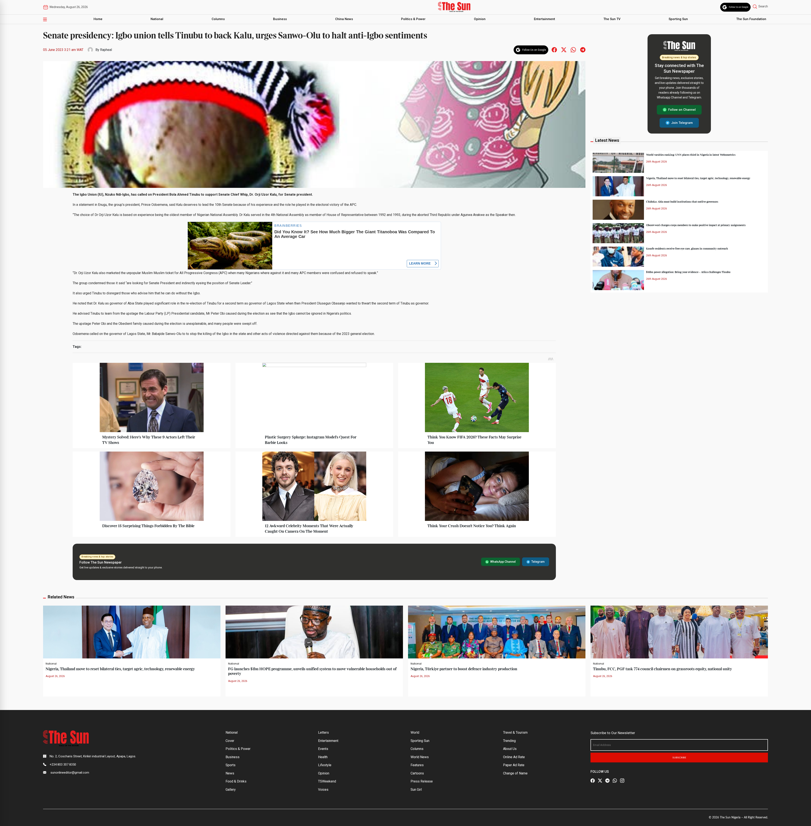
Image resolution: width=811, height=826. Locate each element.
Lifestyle (324, 765)
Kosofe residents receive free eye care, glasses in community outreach (687, 248)
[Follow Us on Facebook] (593, 780)
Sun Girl (416, 790)
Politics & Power (413, 19)
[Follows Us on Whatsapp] (573, 50)
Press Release (422, 781)
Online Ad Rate (514, 757)
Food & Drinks (236, 781)
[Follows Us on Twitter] (563, 50)
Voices (323, 790)
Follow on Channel (682, 110)
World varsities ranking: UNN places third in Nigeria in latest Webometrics (690, 154)
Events (323, 749)
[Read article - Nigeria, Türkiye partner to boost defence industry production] (496, 632)
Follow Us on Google (738, 7)
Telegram (538, 561)
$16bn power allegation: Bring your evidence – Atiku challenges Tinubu (688, 272)
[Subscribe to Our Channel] (607, 780)
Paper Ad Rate (513, 765)
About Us (510, 749)
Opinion (480, 19)
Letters (323, 732)
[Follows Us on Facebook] (554, 50)
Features (417, 765)
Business (280, 19)
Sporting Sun (678, 19)
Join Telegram (682, 122)
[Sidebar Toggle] (45, 19)
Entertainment (544, 19)
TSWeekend (327, 781)
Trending (509, 741)
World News (420, 757)
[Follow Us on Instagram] (622, 780)
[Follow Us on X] (600, 780)
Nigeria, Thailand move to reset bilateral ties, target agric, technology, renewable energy (698, 178)
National (157, 19)
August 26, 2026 (55, 676)
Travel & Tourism (515, 732)
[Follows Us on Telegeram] (582, 50)
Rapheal (106, 50)
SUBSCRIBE (679, 757)
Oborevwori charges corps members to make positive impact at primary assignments (696, 225)
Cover (230, 741)
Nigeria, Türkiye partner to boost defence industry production (464, 669)
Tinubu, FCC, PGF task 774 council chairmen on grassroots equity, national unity (662, 669)
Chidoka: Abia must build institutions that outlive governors (682, 201)
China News (344, 19)
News (230, 773)
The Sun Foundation (751, 19)
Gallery (231, 790)
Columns (218, 19)
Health (323, 757)
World (415, 732)
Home (98, 19)
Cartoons (417, 773)
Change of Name (515, 773)
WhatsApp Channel (503, 561)
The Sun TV (611, 19)
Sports (230, 765)
